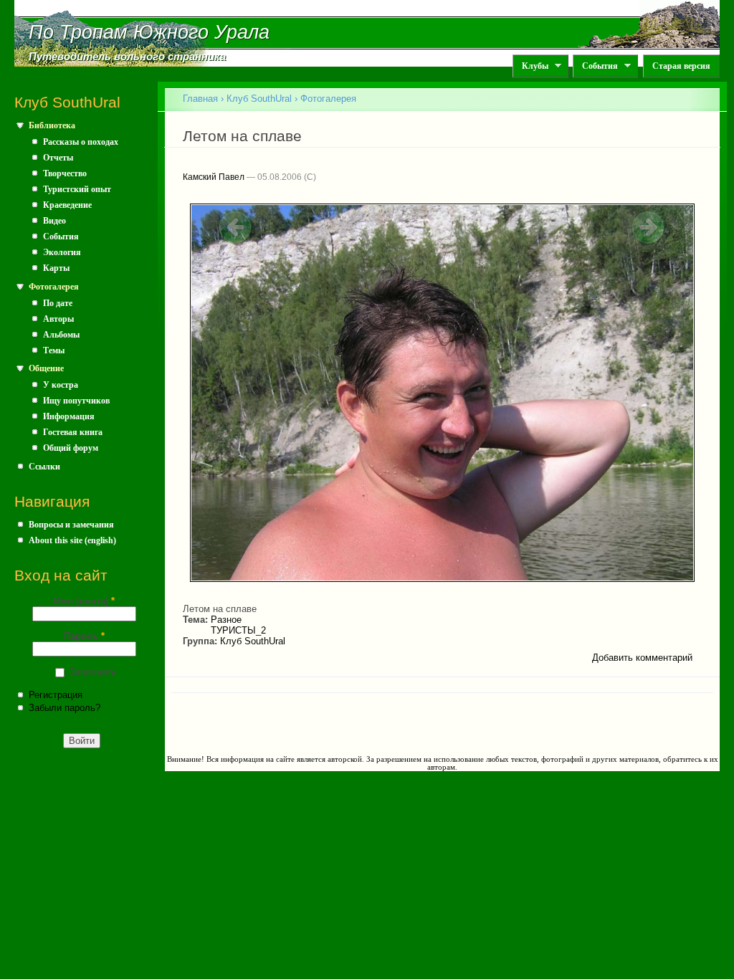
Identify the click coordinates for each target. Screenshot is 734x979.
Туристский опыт (77, 189)
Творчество (65, 173)
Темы (54, 350)
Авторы (58, 319)
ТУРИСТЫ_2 (238, 630)
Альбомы (61, 335)
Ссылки (44, 467)
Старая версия (681, 66)
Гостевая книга (73, 432)
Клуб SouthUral (259, 98)
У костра (60, 385)
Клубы (530, 66)
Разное (226, 619)
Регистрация (55, 694)
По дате (57, 303)
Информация (69, 416)
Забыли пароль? (64, 707)
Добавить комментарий (642, 657)
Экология (62, 252)
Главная (200, 98)
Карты (56, 268)
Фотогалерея (54, 287)
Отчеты (58, 158)
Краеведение (67, 205)
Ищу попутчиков (76, 401)
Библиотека (52, 125)
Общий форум (70, 448)
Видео (54, 221)
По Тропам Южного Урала (149, 32)
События (595, 66)
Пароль (84, 636)
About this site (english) (72, 540)
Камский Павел (213, 177)
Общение (46, 368)
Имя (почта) (84, 601)
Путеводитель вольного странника (127, 56)
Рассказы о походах (80, 142)
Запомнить (93, 672)
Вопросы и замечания (71, 525)
